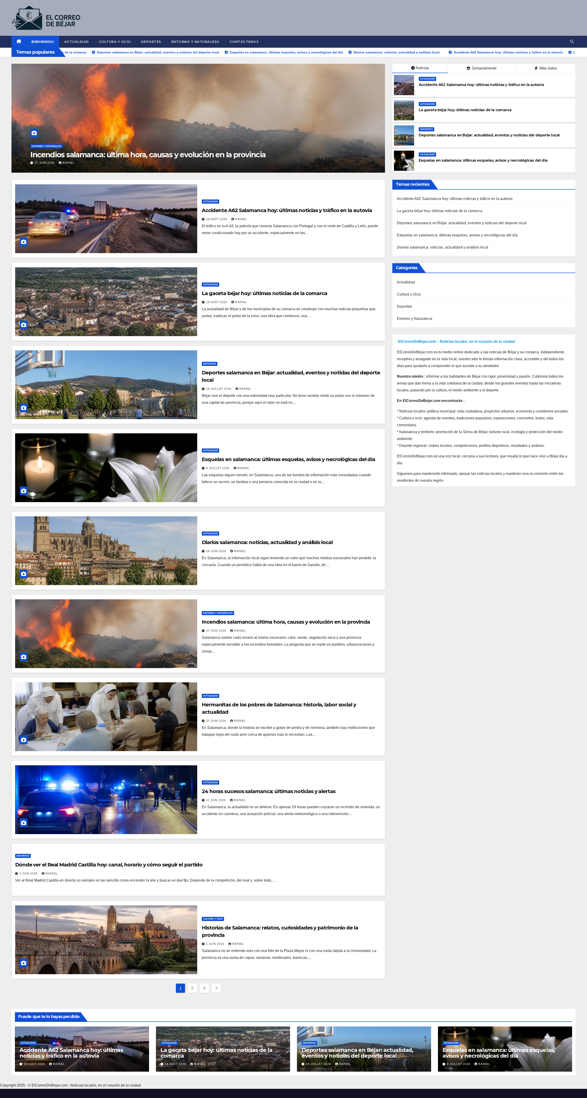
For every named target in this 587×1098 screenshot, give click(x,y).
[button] (572, 42)
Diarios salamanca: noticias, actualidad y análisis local (267, 542)
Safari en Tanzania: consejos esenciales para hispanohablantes (137, 154)
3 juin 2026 (29, 873)
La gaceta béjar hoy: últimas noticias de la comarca (465, 110)
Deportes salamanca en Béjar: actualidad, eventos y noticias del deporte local (489, 135)
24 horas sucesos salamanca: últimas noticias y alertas (268, 791)
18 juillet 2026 (219, 388)
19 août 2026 (217, 219)
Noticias (422, 68)
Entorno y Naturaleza (195, 42)
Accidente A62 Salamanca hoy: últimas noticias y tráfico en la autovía (481, 85)
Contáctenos (244, 42)
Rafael (75, 162)
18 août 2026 (217, 302)
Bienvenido (42, 42)
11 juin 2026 (216, 800)
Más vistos (548, 68)
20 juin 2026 (216, 720)
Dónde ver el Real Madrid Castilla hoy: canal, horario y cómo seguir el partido (108, 865)
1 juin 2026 (215, 944)
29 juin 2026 (216, 551)
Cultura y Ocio (115, 42)
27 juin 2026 (216, 630)
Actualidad (76, 42)
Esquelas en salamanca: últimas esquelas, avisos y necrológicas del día (483, 160)
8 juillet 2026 (218, 468)
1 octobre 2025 (48, 162)
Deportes (151, 42)
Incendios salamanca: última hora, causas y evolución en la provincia (286, 622)
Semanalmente (484, 68)
